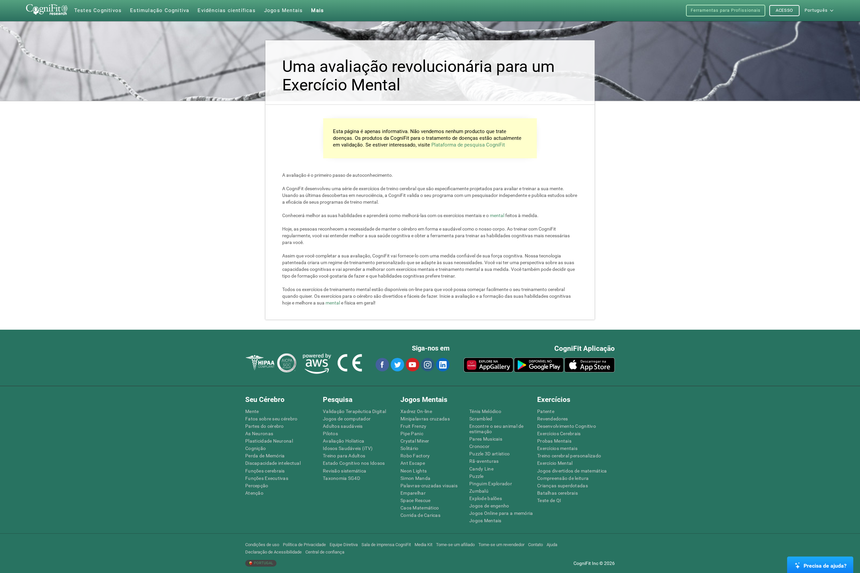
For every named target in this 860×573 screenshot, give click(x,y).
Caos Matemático (419, 507)
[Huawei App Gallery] (488, 365)
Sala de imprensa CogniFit (386, 544)
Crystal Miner (414, 441)
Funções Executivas (266, 478)
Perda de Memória (265, 455)
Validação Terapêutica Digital (354, 411)
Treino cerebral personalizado (569, 455)
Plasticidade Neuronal (269, 441)
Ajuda (552, 544)
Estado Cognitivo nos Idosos (354, 463)
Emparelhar (413, 493)
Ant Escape (412, 463)
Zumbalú (478, 491)
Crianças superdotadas (562, 485)
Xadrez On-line (416, 411)
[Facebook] (382, 364)
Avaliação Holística (343, 441)
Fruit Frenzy (413, 426)
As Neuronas (259, 433)
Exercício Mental (554, 463)
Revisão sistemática (344, 471)
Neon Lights (413, 471)
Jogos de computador (347, 418)
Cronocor (479, 446)
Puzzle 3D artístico (489, 453)
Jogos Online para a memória (501, 513)
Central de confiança (324, 552)
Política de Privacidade (304, 544)
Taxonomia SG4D (341, 478)
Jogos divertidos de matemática (572, 471)
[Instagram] (427, 364)
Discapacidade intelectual (273, 463)
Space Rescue (415, 500)
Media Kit (423, 544)
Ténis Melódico (485, 411)
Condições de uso (262, 544)
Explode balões (485, 498)
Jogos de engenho (489, 505)
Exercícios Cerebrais (559, 433)
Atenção (254, 493)
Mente (252, 411)
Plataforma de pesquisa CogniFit (468, 145)
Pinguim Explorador (490, 483)
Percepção (256, 485)
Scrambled (480, 418)
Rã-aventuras (484, 461)
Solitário (409, 448)
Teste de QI (549, 500)
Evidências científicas (226, 10)
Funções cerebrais (265, 471)
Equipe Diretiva (344, 544)
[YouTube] (412, 364)
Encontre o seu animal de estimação (496, 428)
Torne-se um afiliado (455, 544)
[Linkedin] (442, 364)
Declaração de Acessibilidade (273, 552)
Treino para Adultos (344, 455)
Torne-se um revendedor (501, 544)
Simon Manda (415, 478)
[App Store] (589, 365)
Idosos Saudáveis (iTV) (348, 448)
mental (497, 215)
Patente (545, 411)
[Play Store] (539, 365)
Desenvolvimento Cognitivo (566, 426)
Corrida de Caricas (420, 515)
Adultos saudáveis (343, 426)
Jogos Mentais (485, 520)
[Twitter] (397, 364)
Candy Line (481, 469)
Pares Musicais (485, 439)
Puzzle (476, 476)
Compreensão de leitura (563, 478)
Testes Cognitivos (98, 10)
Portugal (263, 563)
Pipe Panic (411, 433)
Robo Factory (415, 455)
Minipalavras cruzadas (425, 418)
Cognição (255, 448)
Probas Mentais (554, 441)
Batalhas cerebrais (557, 493)
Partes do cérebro (264, 426)
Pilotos (330, 433)
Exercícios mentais (557, 448)
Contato (535, 544)
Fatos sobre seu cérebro (271, 418)
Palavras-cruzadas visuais (429, 485)
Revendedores (552, 418)
